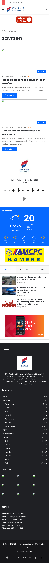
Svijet (7, 463)
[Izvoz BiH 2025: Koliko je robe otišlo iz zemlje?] (24, 488)
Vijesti (5, 437)
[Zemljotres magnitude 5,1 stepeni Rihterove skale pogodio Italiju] (40, 479)
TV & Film (8, 423)
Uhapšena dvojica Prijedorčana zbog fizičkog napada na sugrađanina (31, 290)
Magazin (6, 400)
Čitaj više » (9, 95)
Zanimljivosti (10, 426)
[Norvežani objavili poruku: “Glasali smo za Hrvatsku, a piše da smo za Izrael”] (9, 488)
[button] (24, 199)
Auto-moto (9, 404)
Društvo (8, 448)
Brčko (7, 445)
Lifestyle (8, 415)
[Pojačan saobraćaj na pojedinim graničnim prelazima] (9, 280)
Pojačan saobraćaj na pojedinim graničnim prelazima (31, 278)
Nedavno (8, 269)
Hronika (8, 452)
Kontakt (29, 552)
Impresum (20, 552)
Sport (5, 430)
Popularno (24, 269)
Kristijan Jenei (8, 76)
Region (7, 459)
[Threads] (41, 558)
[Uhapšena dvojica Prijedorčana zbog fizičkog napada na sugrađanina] (9, 291)
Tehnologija (9, 419)
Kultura (7, 411)
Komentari (40, 269)
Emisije (5, 397)
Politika (8, 456)
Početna (6, 31)
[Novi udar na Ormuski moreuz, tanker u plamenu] (24, 497)
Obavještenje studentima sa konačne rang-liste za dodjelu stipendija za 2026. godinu (30, 301)
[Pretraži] (46, 10)
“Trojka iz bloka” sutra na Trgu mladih (19, 2)
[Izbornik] (3, 10)
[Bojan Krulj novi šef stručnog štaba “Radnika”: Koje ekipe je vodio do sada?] (40, 497)
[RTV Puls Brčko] (15, 9)
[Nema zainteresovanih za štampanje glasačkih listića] (24, 479)
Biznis (7, 408)
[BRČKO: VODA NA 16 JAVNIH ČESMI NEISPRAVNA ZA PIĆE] (9, 479)
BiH (6, 441)
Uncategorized (8, 433)
